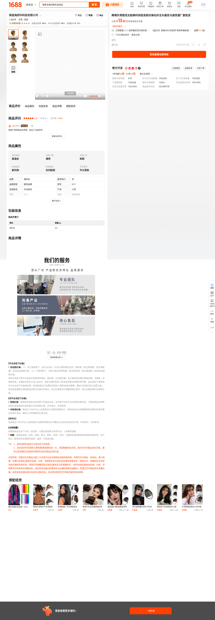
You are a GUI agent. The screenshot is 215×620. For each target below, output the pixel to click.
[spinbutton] (199, 45)
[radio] (24, 118)
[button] (70, 67)
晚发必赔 (135, 34)
